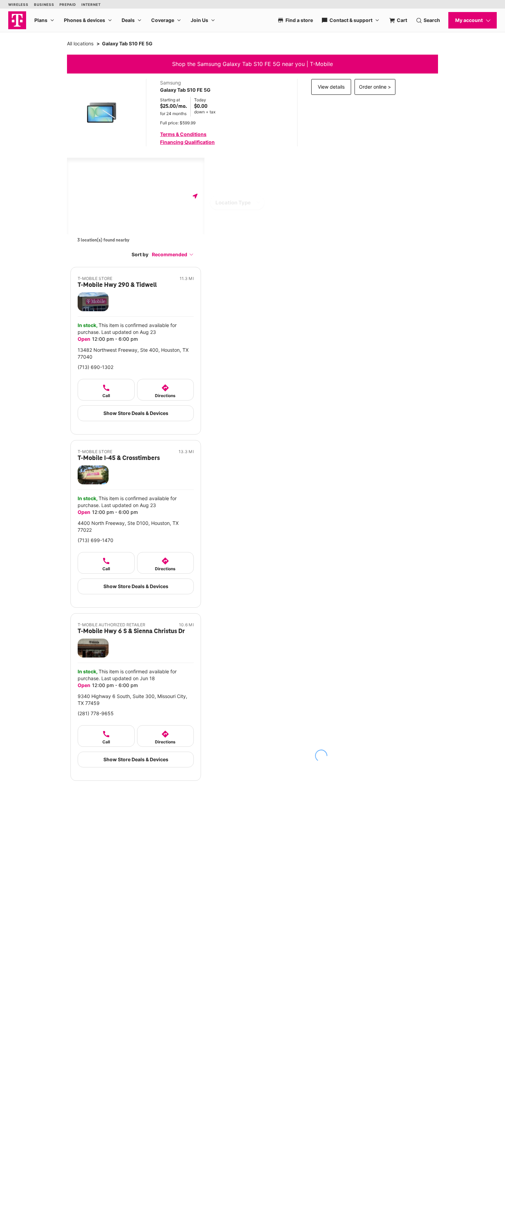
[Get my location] (195, 196)
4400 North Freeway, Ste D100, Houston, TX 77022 (128, 526)
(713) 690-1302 (95, 367)
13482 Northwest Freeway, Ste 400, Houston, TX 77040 (133, 353)
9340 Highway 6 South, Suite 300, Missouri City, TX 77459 (132, 699)
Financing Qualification (187, 142)
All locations (80, 43)
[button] (173, 254)
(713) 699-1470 (95, 540)
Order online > (375, 87)
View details (331, 87)
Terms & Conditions (183, 134)
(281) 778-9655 (96, 713)
